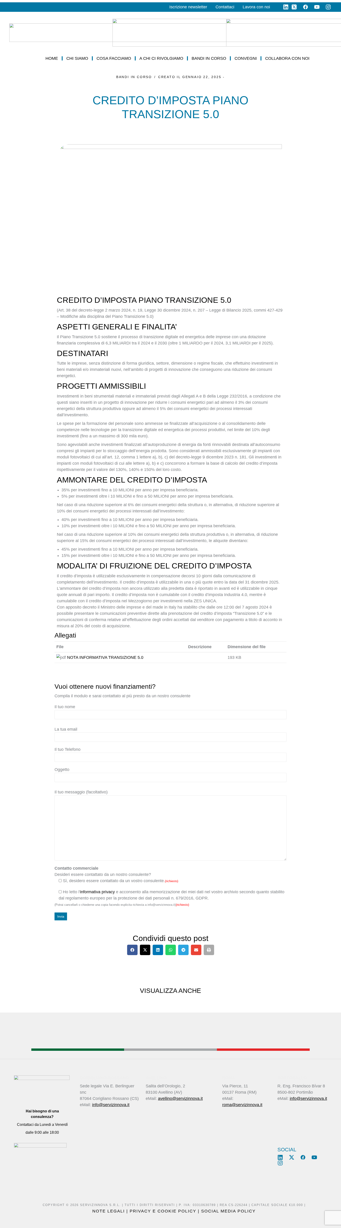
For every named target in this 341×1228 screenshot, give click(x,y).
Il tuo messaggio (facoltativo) (81, 792)
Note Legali (108, 1211)
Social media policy (228, 1211)
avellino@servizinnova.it (180, 1098)
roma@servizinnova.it (242, 1104)
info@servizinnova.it (110, 1104)
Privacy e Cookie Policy (163, 1211)
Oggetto (62, 769)
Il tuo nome (65, 706)
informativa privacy (97, 892)
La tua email (66, 729)
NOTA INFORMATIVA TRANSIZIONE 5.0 (105, 657)
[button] (132, 950)
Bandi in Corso (134, 77)
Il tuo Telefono (67, 749)
